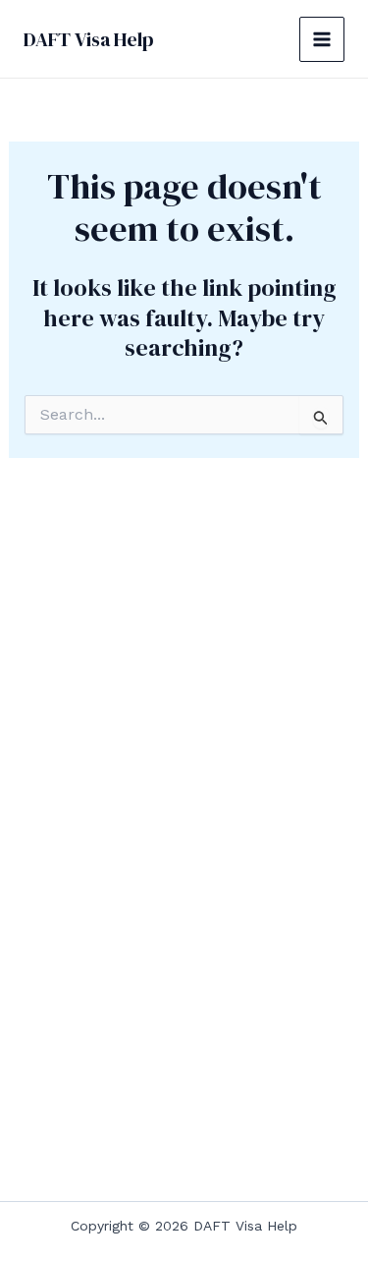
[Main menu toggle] (321, 39)
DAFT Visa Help (89, 39)
